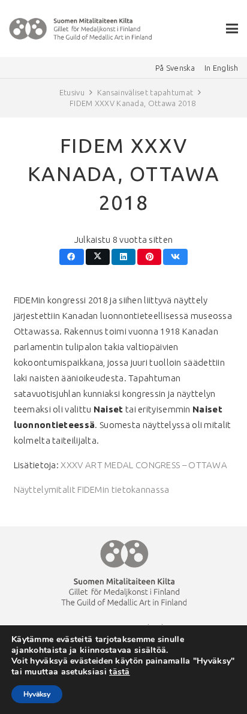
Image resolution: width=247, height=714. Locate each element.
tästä (119, 672)
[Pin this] (149, 257)
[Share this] (71, 257)
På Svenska (175, 68)
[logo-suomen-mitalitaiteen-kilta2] (81, 29)
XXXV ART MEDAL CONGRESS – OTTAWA (144, 465)
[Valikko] (232, 29)
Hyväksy (36, 694)
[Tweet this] (98, 257)
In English (221, 68)
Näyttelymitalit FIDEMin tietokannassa (92, 489)
